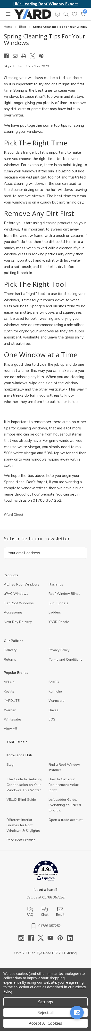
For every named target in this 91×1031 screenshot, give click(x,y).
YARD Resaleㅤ (59, 622)
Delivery (10, 650)
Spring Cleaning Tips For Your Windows (44, 39)
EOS (52, 719)
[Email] (17, 56)
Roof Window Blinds (64, 593)
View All (10, 728)
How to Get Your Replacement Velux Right (64, 784)
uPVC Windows (16, 593)
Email (60, 914)
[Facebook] (8, 56)
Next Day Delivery (18, 622)
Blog (10, 764)
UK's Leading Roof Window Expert (45, 4)
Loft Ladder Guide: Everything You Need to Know (65, 805)
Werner (10, 710)
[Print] (25, 56)
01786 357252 (53, 897)
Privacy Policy (59, 650)
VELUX (9, 682)
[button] (45, 872)
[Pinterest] (43, 56)
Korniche (55, 691)
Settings (45, 1001)
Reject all (45, 1012)
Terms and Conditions (65, 659)
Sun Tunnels (58, 603)
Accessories (13, 612)
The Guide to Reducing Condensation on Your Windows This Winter (24, 784)
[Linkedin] (70, 938)
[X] (34, 56)
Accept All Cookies (45, 1023)
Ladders (55, 612)
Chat (44, 914)
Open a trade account (66, 820)
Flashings (56, 584)
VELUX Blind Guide (21, 799)
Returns (10, 659)
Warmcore (57, 700)
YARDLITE (12, 700)
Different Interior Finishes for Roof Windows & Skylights (23, 825)
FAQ (30, 914)
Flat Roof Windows (19, 603)
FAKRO (54, 682)
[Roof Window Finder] (77, 1012)
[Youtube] (52, 938)
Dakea (53, 710)
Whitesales (13, 719)
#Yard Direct (13, 514)
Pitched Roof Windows (21, 584)
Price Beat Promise (21, 840)
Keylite (9, 691)
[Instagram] (23, 938)
